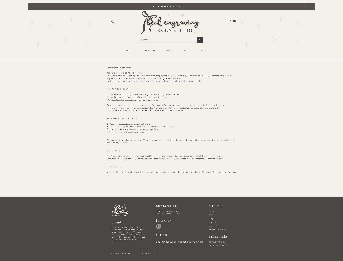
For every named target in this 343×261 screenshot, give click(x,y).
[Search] (112, 22)
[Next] (305, 6)
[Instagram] (158, 226)
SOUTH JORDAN (164, 214)
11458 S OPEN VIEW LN (167, 211)
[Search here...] (200, 40)
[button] (185, 50)
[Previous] (37, 6)
